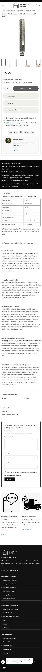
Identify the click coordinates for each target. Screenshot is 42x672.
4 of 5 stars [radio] (20, 434)
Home (3, 11)
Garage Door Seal (8, 595)
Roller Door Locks (8, 591)
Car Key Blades (30, 11)
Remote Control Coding (10, 609)
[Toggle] (6, 96)
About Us (6, 628)
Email (6, 463)
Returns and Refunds (9, 638)
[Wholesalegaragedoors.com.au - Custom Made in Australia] (21, 5)
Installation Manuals (9, 613)
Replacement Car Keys (10, 580)
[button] (2, 5)
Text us (3, 534)
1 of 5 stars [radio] (5, 434)
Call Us (15, 150)
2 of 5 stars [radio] (8, 434)
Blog (4, 620)
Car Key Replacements (15, 11)
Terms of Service (8, 642)
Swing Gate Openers (9, 587)
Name (6, 454)
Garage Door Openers (10, 584)
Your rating (8, 431)
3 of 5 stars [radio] (13, 434)
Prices (5, 624)
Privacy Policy (7, 649)
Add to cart (25, 88)
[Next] (37, 38)
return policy (12, 123)
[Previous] (4, 38)
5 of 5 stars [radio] (28, 434)
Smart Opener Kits (9, 598)
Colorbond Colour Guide (11, 616)
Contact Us (6, 653)
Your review (8, 437)
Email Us (16, 148)
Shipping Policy (27, 529)
